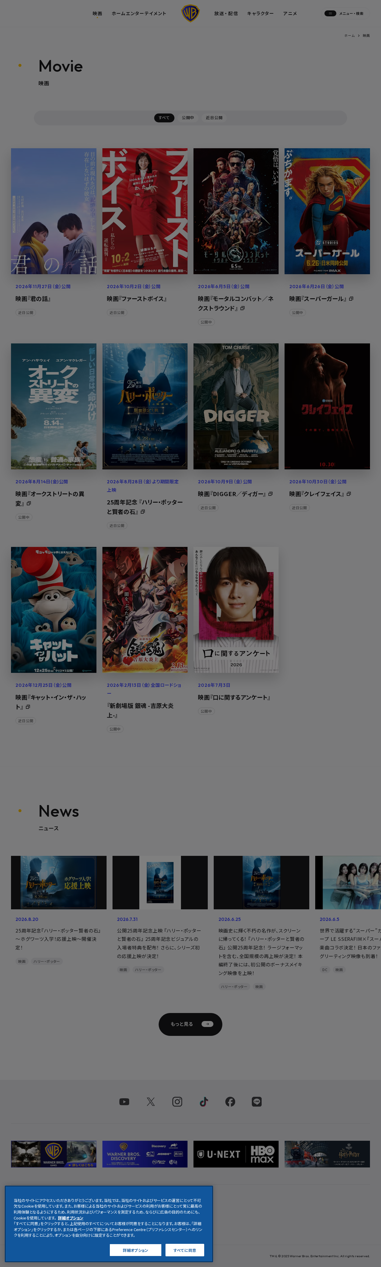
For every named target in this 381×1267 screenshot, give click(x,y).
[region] (109, 1224)
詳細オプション (135, 1250)
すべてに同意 (185, 1250)
